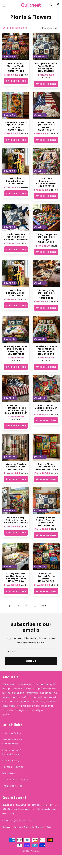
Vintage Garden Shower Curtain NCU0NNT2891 (16, 467)
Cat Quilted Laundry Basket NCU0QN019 (16, 293)
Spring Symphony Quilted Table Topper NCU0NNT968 (46, 238)
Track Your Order (13, 786)
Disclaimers (9, 773)
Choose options (16, 80)
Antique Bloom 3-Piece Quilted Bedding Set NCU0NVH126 (46, 67)
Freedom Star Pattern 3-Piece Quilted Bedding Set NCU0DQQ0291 (16, 409)
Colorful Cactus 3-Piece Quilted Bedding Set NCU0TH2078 (46, 350)
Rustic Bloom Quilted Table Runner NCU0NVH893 (15, 67)
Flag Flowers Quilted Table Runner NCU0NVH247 (46, 126)
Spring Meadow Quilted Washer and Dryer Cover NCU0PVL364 (16, 577)
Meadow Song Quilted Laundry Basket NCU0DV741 (16, 520)
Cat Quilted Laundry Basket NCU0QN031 (16, 181)
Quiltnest (35, 851)
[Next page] (52, 605)
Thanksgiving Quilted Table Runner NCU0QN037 (46, 294)
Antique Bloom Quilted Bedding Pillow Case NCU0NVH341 (46, 521)
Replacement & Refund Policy (12, 752)
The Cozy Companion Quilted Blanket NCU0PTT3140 (46, 182)
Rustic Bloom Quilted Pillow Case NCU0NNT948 (46, 467)
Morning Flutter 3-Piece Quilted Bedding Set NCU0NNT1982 (15, 350)
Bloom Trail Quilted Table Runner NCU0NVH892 (46, 577)
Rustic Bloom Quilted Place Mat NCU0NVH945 (46, 408)
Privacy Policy (10, 760)
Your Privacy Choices (15, 779)
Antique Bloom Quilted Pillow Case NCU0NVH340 (16, 237)
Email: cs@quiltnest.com (18, 820)
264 (43, 605)
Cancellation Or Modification (12, 741)
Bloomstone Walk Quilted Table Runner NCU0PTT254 (16, 126)
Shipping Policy (11, 733)
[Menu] (3, 5)
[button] (51, 5)
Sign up (31, 661)
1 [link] (9, 605)
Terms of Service (13, 766)
